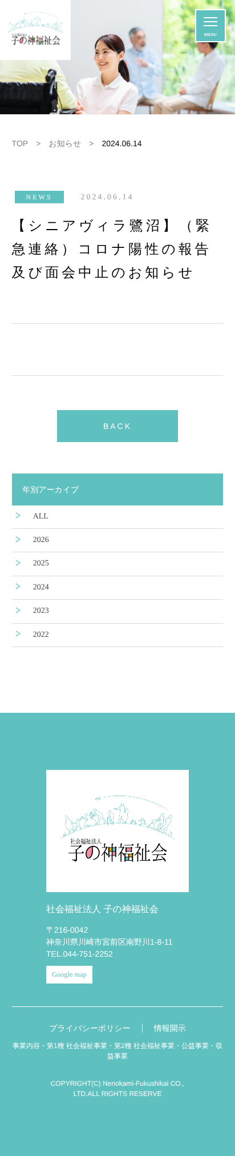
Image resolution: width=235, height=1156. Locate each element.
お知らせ (64, 143)
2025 (41, 563)
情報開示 (170, 1028)
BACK (117, 426)
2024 (41, 587)
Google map (69, 974)
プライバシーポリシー (90, 1028)
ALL (40, 516)
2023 (41, 611)
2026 (41, 540)
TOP (20, 143)
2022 (41, 635)
